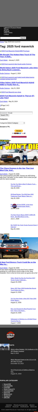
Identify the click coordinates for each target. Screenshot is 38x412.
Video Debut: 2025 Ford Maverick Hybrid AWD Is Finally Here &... (17, 84)
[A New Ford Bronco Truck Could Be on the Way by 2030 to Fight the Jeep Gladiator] (19, 258)
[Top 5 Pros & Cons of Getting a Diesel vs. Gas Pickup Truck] (4, 350)
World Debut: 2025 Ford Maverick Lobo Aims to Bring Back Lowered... (19, 69)
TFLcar (6, 29)
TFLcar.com (16, 406)
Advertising (9, 405)
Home (2, 42)
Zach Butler (4, 60)
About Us (32, 405)
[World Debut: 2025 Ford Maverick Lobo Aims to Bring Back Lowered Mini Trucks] (16, 64)
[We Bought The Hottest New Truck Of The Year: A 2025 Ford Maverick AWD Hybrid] (15, 51)
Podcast (6, 31)
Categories (3, 123)
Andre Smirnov (5, 73)
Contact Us (8, 406)
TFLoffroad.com (24, 406)
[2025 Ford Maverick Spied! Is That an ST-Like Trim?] (10, 92)
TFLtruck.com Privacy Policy (21, 405)
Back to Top (33, 406)
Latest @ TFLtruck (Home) (12, 27)
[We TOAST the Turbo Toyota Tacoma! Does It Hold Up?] (4, 145)
